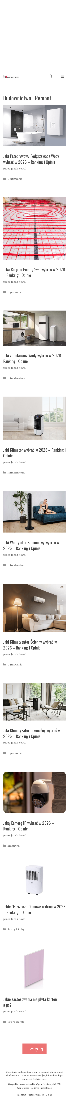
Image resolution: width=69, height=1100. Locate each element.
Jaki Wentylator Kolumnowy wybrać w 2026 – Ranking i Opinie (31, 545)
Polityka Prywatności (41, 1088)
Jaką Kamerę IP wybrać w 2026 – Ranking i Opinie (28, 826)
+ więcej (34, 1049)
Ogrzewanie (15, 179)
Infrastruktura (16, 378)
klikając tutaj (39, 1079)
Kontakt (22, 1094)
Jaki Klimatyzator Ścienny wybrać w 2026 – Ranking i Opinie (30, 645)
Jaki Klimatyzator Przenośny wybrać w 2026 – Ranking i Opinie (31, 733)
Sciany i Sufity (16, 929)
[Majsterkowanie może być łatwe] (11, 76)
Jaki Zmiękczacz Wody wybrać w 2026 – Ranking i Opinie (33, 358)
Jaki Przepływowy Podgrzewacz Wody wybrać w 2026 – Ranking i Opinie (31, 159)
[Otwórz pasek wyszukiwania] (50, 76)
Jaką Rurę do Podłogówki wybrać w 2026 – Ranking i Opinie (34, 272)
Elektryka (14, 846)
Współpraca (23, 1088)
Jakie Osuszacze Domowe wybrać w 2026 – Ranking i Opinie (34, 909)
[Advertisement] (34, 36)
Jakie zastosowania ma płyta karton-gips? (30, 1002)
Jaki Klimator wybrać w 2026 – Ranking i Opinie (34, 453)
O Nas (49, 1094)
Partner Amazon (36, 1094)
